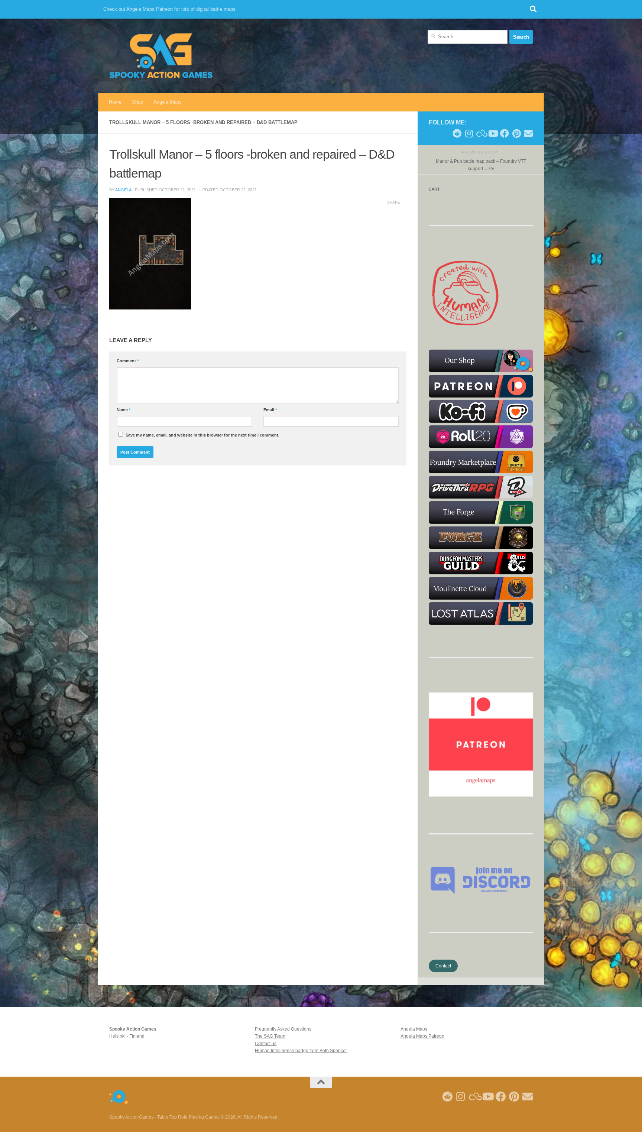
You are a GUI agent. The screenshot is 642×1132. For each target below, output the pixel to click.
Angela (123, 190)
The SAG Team (270, 1036)
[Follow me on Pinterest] (516, 133)
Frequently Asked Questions (283, 1029)
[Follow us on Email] (528, 133)
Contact (443, 966)
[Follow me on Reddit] (457, 133)
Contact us (265, 1043)
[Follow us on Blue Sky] (480, 133)
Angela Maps (167, 102)
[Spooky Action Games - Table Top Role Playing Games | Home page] (161, 55)
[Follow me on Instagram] (468, 133)
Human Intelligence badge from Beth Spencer (301, 1050)
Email (270, 410)
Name (123, 410)
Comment (128, 361)
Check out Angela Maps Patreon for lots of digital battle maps (169, 9)
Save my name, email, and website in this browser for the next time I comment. (202, 435)
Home (115, 102)
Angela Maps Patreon (422, 1036)
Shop (137, 102)
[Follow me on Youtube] (492, 133)
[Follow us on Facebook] (504, 133)
